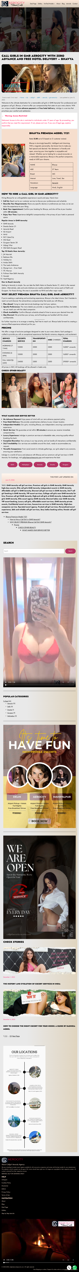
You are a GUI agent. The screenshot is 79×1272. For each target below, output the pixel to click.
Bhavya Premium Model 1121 (16, 516)
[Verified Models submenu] (54, 3)
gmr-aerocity (53, 97)
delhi (38, 97)
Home (22, 97)
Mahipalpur (25, 465)
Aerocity (55, 183)
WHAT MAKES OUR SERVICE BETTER (36, 530)
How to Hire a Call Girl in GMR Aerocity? (25, 519)
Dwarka (52, 465)
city (27, 97)
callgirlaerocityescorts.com (32, 457)
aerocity (44, 97)
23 (11, 1036)
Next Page (16, 1036)
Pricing (16, 525)
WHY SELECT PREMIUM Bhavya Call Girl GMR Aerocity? (30, 522)
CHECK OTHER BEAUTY (27, 527)
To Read (5, 701)
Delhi (12, 465)
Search (70, 551)
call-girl (32, 97)
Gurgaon (65, 465)
